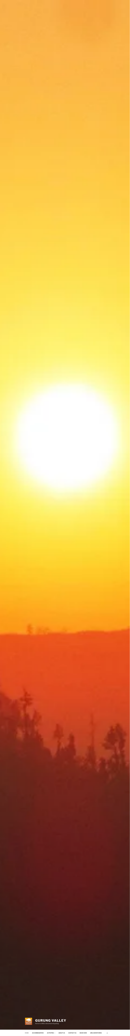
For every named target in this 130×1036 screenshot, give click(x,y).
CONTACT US (72, 1033)
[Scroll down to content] (107, 1033)
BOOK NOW (83, 1033)
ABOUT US (61, 1033)
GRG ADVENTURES (96, 1033)
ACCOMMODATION (38, 1033)
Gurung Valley (50, 1020)
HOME (27, 1033)
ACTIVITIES (50, 1033)
